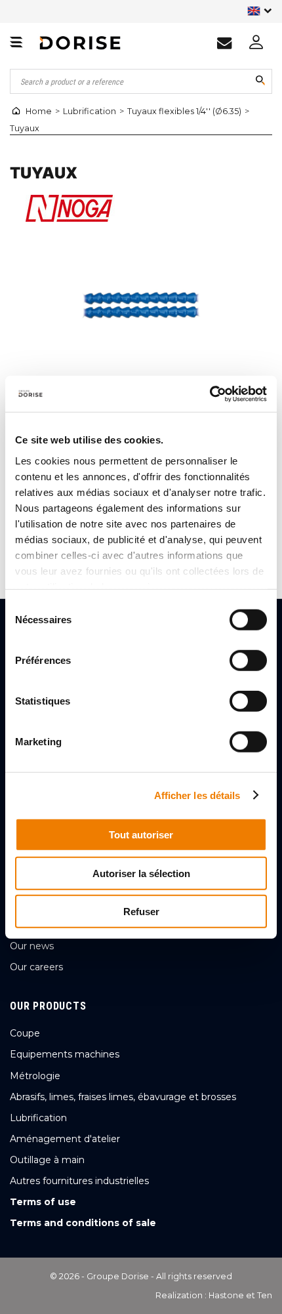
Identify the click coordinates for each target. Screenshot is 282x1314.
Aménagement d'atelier (65, 1139)
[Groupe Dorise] (80, 42)
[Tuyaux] (141, 305)
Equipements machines (64, 1054)
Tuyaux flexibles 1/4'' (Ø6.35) (184, 111)
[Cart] (16, 42)
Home (39, 111)
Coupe (25, 1033)
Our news (32, 946)
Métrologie (35, 1076)
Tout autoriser (141, 834)
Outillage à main (47, 1160)
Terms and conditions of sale (83, 1223)
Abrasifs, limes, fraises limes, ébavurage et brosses (123, 1097)
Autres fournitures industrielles (79, 1181)
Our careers (36, 967)
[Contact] (225, 42)
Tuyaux (24, 128)
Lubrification (89, 111)
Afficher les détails (197, 794)
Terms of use (43, 1202)
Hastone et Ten (240, 1295)
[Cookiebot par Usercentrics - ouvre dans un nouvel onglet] (209, 393)
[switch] (244, 657)
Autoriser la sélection (141, 872)
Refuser (141, 911)
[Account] (256, 43)
